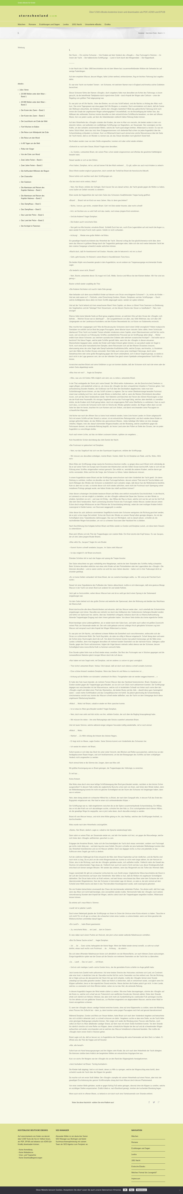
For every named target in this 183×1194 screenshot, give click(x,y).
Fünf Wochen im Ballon (30, 127)
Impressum (135, 1179)
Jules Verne (24, 90)
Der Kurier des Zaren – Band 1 (33, 110)
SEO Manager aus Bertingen (67, 1139)
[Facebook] (149, 1102)
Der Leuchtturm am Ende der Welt (34, 121)
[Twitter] (154, 1102)
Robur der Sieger (27, 149)
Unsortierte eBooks (93, 24)
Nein (131, 1190)
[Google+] (159, 1102)
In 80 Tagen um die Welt (30, 143)
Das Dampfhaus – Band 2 (31, 209)
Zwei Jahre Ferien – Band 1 (31, 160)
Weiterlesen (141, 1190)
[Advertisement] (31, 62)
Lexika (66, 24)
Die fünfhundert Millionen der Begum (35, 171)
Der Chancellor (26, 176)
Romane (32, 24)
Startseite (141, 33)
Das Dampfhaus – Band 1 (31, 204)
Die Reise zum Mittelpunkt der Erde (35, 132)
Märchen (21, 24)
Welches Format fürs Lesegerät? (144, 1173)
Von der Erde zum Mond (30, 154)
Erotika (108, 24)
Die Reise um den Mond (30, 138)
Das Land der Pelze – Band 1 (32, 215)
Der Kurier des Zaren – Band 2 (33, 116)
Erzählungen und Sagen (49, 24)
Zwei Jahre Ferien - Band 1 (154, 33)
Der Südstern (26, 182)
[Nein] (179, 1190)
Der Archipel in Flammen (30, 226)
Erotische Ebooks (138, 1166)
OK (125, 1190)
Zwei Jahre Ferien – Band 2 (31, 165)
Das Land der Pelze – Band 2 (32, 220)
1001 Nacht (77, 24)
